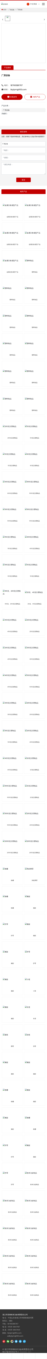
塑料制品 (34, 272)
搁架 (34, 908)
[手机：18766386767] (18, 1356)
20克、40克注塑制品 (34, 604)
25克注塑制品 (34, 797)
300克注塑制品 (35, 659)
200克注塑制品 (12, 438)
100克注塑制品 (12, 576)
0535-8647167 (14, 1327)
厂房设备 (11, 10)
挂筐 (34, 1046)
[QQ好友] (16, 1341)
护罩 (12, 936)
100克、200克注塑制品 (12, 604)
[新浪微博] (3, 1341)
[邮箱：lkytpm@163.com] (29, 1356)
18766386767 (16, 85)
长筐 (34, 1019)
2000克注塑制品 (12, 853)
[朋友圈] (12, 1341)
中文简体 (33, 4)
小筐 (34, 991)
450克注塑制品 (12, 631)
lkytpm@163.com (18, 89)
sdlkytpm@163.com (15, 1336)
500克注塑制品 (35, 687)
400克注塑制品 (35, 548)
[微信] (8, 1341)
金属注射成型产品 (12, 217)
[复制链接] (24, 1341)
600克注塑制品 (12, 493)
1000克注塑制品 (34, 493)
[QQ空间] (20, 1341)
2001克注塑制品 (34, 853)
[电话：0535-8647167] (6, 1356)
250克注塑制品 (35, 631)
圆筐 (12, 1046)
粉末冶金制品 (34, 1184)
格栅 (12, 880)
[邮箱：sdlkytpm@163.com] (41, 1356)
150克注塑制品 (12, 548)
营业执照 (23, 1352)
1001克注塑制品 (12, 521)
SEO (29, 1352)
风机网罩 (34, 880)
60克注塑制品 (34, 465)
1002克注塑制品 (34, 521)
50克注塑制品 (34, 438)
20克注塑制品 (34, 770)
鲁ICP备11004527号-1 (10, 1352)
